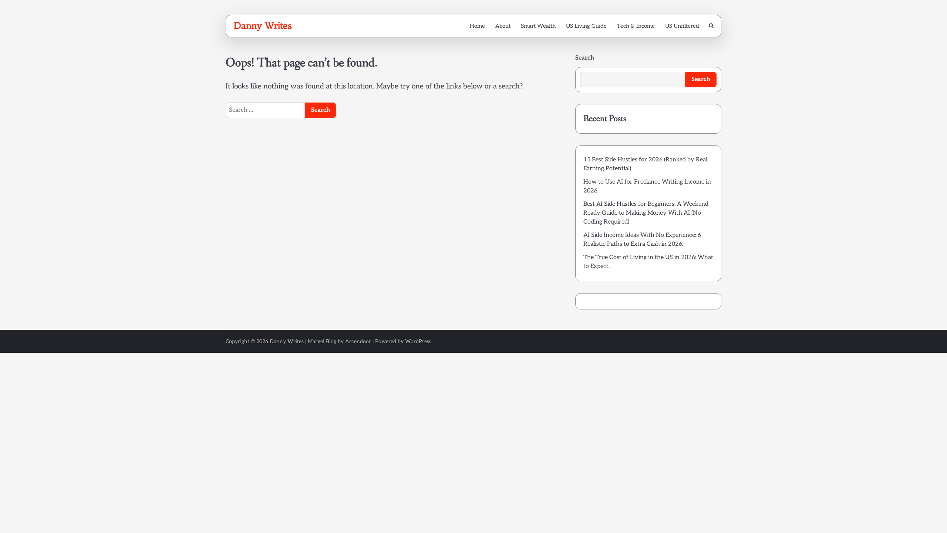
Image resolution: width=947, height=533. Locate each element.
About (502, 26)
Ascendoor (358, 341)
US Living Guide (586, 26)
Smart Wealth (538, 26)
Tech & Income (636, 26)
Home (477, 26)
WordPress (418, 341)
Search (584, 57)
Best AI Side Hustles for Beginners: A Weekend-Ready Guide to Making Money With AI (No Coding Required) (646, 213)
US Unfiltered (682, 26)
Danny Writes (262, 25)
